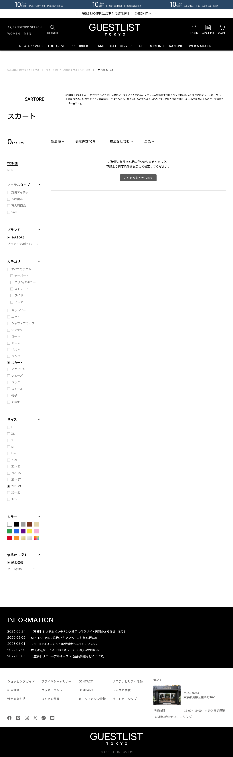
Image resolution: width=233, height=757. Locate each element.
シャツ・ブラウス (23, 323)
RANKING (176, 46)
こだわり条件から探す (138, 178)
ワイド (18, 295)
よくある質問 (50, 698)
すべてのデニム (21, 269)
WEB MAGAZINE (201, 46)
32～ (14, 499)
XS (13, 433)
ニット (15, 316)
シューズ (17, 375)
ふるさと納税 (121, 690)
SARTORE (17, 237)
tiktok (44, 718)
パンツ (15, 356)
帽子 (14, 395)
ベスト (15, 349)
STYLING (157, 46)
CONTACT (85, 681)
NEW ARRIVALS (31, 46)
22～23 (16, 466)
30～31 (16, 492)
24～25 (16, 473)
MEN (10, 170)
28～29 (16, 486)
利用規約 (13, 690)
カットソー (18, 310)
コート (15, 336)
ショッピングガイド (21, 681)
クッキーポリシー (53, 690)
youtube (52, 718)
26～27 (16, 479)
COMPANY (85, 690)
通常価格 (17, 562)
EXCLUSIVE (56, 46)
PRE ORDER (79, 46)
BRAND (99, 46)
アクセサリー (20, 369)
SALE (141, 46)
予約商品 (17, 199)
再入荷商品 (18, 205)
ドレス (15, 343)
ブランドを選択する (20, 244)
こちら (183, 716)
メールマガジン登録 (92, 698)
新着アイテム (20, 192)
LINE (18, 718)
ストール (17, 388)
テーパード (21, 275)
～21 (14, 459)
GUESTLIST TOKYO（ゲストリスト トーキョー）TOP (33, 69)
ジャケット (18, 330)
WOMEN (12, 163)
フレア (18, 302)
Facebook (9, 718)
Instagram (27, 718)
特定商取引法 (16, 698)
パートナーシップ (124, 698)
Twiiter (35, 718)
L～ (13, 453)
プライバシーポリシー (56, 681)
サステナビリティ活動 (127, 681)
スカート (90, 69)
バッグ (15, 382)
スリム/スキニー (25, 282)
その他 (15, 401)
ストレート (21, 288)
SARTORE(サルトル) (73, 69)
